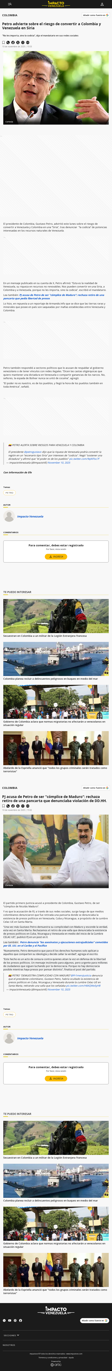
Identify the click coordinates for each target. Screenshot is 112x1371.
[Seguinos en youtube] (9, 1321)
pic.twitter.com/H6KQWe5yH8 (83, 985)
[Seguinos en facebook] (20, 1321)
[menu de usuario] (102, 4)
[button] (56, 121)
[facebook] (13, 42)
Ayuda (71, 1357)
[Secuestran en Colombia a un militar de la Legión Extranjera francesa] (56, 616)
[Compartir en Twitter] (18, 42)
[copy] (27, 42)
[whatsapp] (8, 42)
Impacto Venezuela (30, 516)
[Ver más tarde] (3, 42)
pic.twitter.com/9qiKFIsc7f (84, 458)
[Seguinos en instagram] (15, 1321)
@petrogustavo (32, 451)
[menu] (10, 4)
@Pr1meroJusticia (81, 975)
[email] (22, 42)
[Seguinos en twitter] (4, 1321)
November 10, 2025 (59, 462)
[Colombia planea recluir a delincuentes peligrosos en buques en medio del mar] (56, 659)
